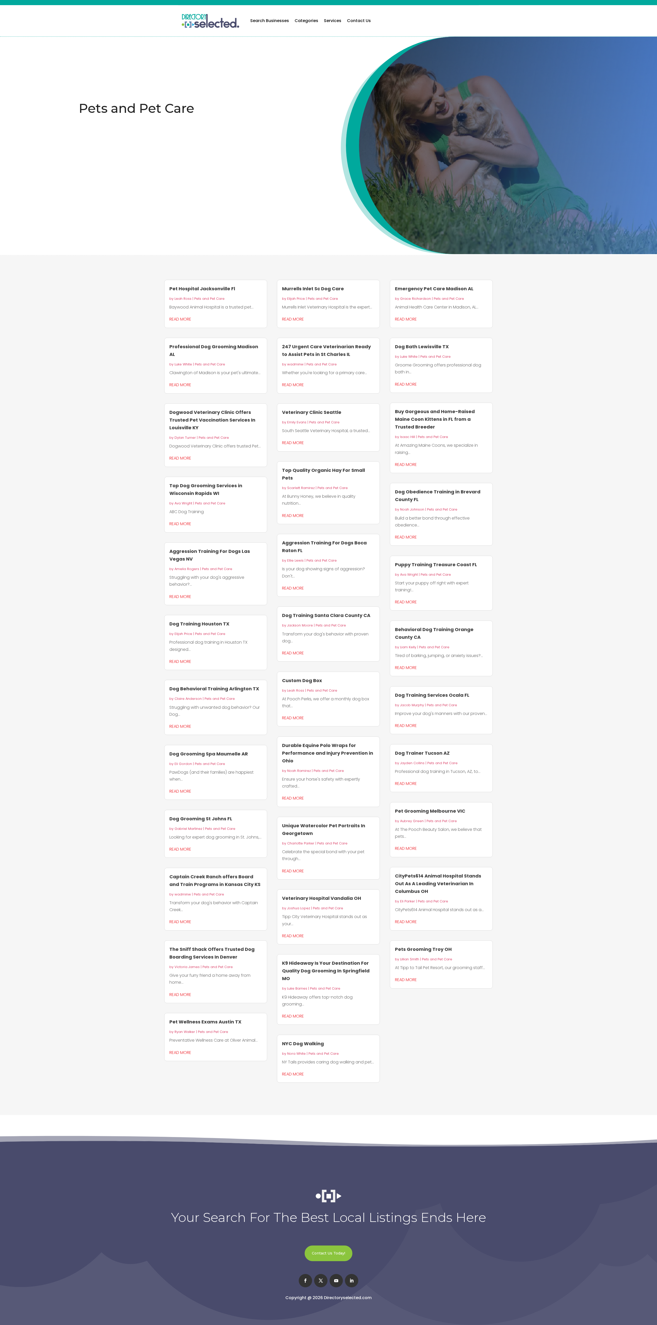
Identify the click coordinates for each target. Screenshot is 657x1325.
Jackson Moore (300, 625)
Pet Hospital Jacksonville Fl (202, 288)
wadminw (183, 894)
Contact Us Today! (328, 1253)
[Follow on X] (320, 1280)
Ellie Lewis (295, 560)
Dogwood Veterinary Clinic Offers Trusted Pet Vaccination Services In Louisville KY (212, 420)
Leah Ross (183, 298)
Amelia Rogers (187, 568)
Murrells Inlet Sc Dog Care (313, 288)
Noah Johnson (412, 509)
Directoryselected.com (348, 1298)
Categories (306, 21)
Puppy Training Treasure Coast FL (436, 564)
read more (180, 319)
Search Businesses (269, 21)
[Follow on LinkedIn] (351, 1280)
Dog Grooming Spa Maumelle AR (208, 754)
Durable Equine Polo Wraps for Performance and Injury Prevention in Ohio (327, 753)
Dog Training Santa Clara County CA (326, 615)
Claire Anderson (188, 698)
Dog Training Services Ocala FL (432, 695)
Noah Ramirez (299, 770)
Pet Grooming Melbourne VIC (430, 811)
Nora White (296, 1053)
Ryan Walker (185, 1031)
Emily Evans (296, 422)
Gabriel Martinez (188, 828)
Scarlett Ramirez (301, 487)
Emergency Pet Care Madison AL (434, 288)
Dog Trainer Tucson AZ (422, 753)
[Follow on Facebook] (305, 1280)
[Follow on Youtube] (336, 1280)
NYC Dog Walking (303, 1043)
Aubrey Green (412, 821)
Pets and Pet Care (209, 298)
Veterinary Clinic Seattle (311, 412)
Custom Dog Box (302, 680)
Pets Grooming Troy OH (423, 949)
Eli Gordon (183, 763)
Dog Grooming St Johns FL (200, 818)
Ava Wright (183, 503)
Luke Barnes (297, 988)
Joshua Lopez (298, 908)
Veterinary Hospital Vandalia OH (321, 898)
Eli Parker (407, 901)
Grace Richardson (415, 298)
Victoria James (187, 966)
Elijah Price (183, 633)
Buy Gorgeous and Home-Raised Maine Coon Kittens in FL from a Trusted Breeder (435, 419)
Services (332, 21)
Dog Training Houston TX (199, 624)
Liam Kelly (408, 647)
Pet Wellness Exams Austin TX (205, 1022)
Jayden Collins (412, 763)
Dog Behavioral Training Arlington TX (214, 688)
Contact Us (359, 21)
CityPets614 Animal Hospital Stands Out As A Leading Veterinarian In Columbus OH (438, 883)
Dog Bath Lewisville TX (422, 346)
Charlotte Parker (300, 843)
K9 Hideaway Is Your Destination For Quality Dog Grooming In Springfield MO (326, 971)
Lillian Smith (409, 959)
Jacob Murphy (412, 705)
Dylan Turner (185, 437)
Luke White (183, 364)
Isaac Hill (407, 436)
